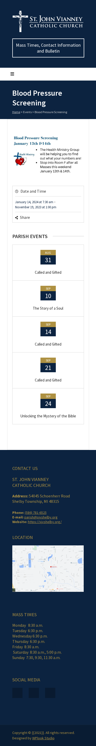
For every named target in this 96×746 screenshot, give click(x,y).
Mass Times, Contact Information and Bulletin (48, 48)
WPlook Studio (43, 738)
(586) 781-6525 (36, 512)
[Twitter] (65, 218)
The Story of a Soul (48, 308)
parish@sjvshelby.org (41, 517)
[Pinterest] (72, 218)
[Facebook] (58, 218)
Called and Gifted (48, 272)
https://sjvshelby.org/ (45, 521)
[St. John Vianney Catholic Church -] (48, 31)
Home (16, 112)
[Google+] (79, 218)
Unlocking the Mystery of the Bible (48, 416)
